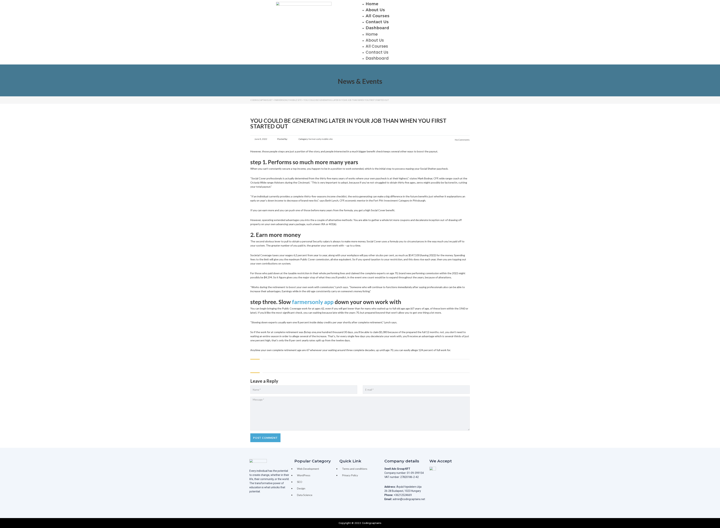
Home (372, 3)
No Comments (462, 139)
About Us (375, 9)
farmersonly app (313, 301)
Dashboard (377, 27)
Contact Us (377, 21)
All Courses (377, 15)
